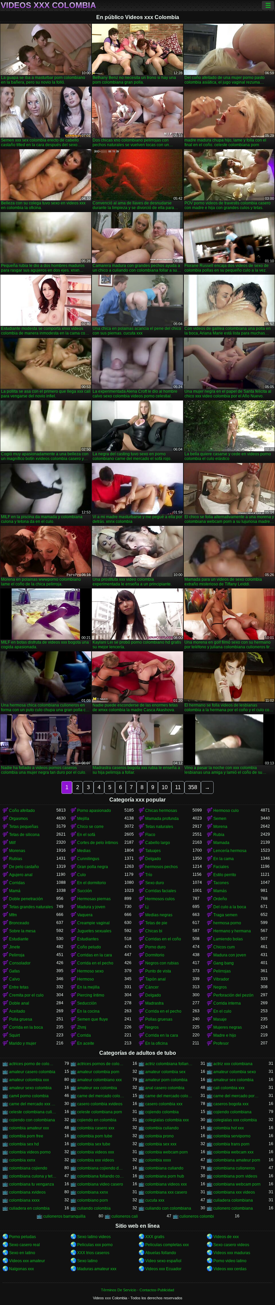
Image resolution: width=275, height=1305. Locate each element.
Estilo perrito (224, 874)
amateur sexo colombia (30, 1088)
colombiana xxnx (92, 1192)
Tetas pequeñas (23, 826)
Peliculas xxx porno (95, 1244)
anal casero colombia (164, 1088)
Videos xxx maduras (231, 1252)
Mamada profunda (162, 818)
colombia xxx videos (95, 1160)
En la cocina (88, 1011)
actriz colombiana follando (168, 1063)
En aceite (85, 1043)
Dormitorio (154, 955)
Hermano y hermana (232, 931)
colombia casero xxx (95, 1128)
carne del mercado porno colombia (237, 1096)
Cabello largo (157, 842)
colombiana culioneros (234, 1168)
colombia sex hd (24, 1144)
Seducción (87, 1003)
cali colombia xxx (228, 1088)
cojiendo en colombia (96, 1120)
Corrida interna (227, 1003)
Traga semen (225, 915)
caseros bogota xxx (231, 1104)
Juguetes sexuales (94, 931)
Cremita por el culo (26, 995)
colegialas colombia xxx (167, 1120)
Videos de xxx (226, 1236)
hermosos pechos (161, 866)
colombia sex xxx (160, 1144)
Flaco (150, 834)
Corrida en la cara (161, 1035)
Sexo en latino (22, 1252)
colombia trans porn (231, 1144)
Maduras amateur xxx (96, 1269)
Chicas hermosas (161, 810)
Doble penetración (26, 899)
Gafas (14, 971)
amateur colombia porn (98, 1071)
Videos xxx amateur (27, 1261)
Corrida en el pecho (95, 963)
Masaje (220, 1019)
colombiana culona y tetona (32, 1176)
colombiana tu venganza (31, 1184)
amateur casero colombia (32, 1071)
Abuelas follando (160, 1252)
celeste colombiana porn (99, 1112)
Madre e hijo (224, 1035)
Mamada (221, 842)
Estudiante (19, 939)
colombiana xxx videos (234, 1192)
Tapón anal (155, 979)
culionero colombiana (233, 1208)
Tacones (221, 882)
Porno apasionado (94, 810)
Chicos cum (224, 947)
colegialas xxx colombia (235, 1120)
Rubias (15, 858)
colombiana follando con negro (100, 1176)
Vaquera (85, 915)
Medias (84, 850)
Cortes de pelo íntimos (97, 842)
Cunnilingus (88, 858)
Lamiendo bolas (228, 939)
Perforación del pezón (233, 995)
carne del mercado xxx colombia (32, 1104)
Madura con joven (229, 955)
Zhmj (81, 1027)
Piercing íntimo (90, 995)
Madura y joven (91, 907)
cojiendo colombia (162, 1112)
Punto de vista (158, 971)
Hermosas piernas (94, 899)
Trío (148, 874)
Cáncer (152, 987)
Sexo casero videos (231, 1244)
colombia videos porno (30, 1152)
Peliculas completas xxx (167, 1244)
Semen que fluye (92, 1019)
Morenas (17, 850)
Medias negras (158, 915)
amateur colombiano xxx (99, 1080)
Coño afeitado (22, 810)
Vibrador (221, 979)
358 (192, 787)
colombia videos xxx (95, 1152)
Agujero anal (21, 874)
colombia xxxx (158, 1160)
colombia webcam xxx (233, 1152)
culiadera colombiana (233, 1200)
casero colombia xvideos (99, 1104)
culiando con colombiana (168, 1208)
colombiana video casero (100, 1184)
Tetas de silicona (24, 834)
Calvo (14, 979)
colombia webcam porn (166, 1152)
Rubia (218, 834)
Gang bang (223, 963)
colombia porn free (26, 1136)
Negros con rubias (162, 963)
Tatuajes (153, 850)
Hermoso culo (226, 810)
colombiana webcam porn (237, 1184)
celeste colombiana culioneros (32, 1112)
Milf (12, 842)
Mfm (13, 915)
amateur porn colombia (166, 1080)
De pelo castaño (24, 866)
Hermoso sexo (90, 971)
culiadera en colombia (29, 1208)
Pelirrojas (222, 971)
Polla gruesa (20, 1019)
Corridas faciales (160, 891)
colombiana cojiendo (28, 1168)
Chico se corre (90, 826)
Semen (219, 818)
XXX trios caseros (93, 1252)
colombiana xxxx (24, 1200)
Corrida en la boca (26, 1027)
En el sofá (86, 834)
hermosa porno (227, 923)
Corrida (84, 1035)
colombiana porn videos (235, 1176)
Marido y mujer (22, 1043)
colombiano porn (92, 1200)
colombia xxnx (22, 1160)
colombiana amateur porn (236, 1160)
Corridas (17, 882)
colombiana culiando (164, 1168)
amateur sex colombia (233, 1080)
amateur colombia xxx (29, 1080)
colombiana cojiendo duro (100, 1168)
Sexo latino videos (94, 1236)
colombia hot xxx (228, 1128)
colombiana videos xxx (166, 1184)
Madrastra (154, 1003)
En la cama (223, 858)
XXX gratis (154, 1236)
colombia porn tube (94, 1136)
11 (178, 787)
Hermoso (85, 979)
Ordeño (220, 899)
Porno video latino (229, 1261)
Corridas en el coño (163, 939)
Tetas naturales (159, 826)
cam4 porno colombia (29, 1096)
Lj (147, 907)
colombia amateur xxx (29, 1128)
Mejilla (83, 818)
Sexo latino (87, 1261)
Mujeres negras (227, 1027)
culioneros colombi (196, 1216)
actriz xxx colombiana (233, 1063)
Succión (84, 891)
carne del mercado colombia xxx (168, 1096)
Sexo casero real (24, 1244)
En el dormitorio (91, 882)
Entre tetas (19, 987)
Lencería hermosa (229, 850)
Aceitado (17, 1011)
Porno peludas (22, 1236)
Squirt (14, 1035)
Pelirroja (16, 955)
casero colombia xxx (163, 1104)
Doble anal (19, 1003)
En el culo (222, 1011)
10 (165, 787)
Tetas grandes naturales (31, 907)
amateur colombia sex (165, 1071)
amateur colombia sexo (234, 1071)
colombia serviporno (232, 1136)
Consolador (20, 963)
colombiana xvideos (27, 1192)
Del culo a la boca (229, 907)
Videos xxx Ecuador (163, 1269)
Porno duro (155, 947)
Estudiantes (88, 939)
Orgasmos (18, 818)
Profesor (221, 1043)
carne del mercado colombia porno (100, 1096)
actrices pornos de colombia (100, 1063)
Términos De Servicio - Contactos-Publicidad (137, 1290)
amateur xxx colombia (97, 1088)
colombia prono (159, 1136)
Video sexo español (163, 1261)
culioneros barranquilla (64, 1216)
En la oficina (156, 1043)
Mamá (14, 891)
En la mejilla (88, 987)
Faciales (221, 866)
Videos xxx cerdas (229, 1269)
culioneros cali (124, 1216)
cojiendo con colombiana (32, 1120)
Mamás (220, 891)
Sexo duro (154, 882)
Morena (220, 826)
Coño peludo (89, 947)
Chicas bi (153, 931)
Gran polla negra (92, 866)
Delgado (153, 858)
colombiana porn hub (164, 1176)
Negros (220, 987)
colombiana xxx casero (166, 1192)
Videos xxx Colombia (48, 5)
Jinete (14, 947)
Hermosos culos (160, 899)
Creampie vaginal (93, 923)
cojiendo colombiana (232, 1112)
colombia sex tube (93, 1144)
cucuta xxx (154, 1200)
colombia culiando (162, 1128)
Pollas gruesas (158, 1019)
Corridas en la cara (94, 955)
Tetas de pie (156, 923)
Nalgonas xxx (21, 1269)
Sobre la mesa (22, 931)
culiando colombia (94, 1208)
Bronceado (19, 923)
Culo (81, 874)
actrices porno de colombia (32, 1063)
